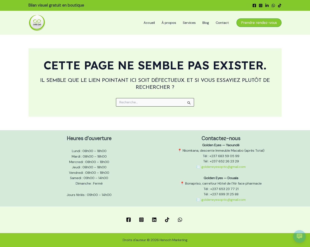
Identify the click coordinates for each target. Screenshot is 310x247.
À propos (169, 22)
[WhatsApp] (273, 5)
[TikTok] (280, 5)
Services (189, 22)
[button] (259, 22)
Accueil (149, 22)
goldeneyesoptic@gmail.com (223, 167)
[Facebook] (254, 5)
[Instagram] (261, 5)
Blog (205, 22)
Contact (222, 22)
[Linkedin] (267, 5)
